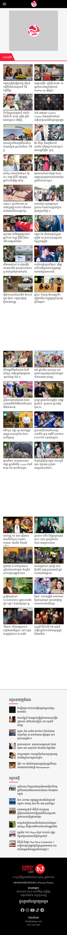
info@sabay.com (33, 921)
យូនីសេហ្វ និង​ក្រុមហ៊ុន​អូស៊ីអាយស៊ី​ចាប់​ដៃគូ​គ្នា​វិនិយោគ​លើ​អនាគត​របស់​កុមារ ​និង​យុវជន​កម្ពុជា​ (37, 790)
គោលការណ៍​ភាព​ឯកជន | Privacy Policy (33, 882)
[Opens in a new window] (23, 910)
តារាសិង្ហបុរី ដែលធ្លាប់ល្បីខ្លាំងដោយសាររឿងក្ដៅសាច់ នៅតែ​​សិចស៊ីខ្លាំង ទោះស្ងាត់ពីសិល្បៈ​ (37, 721)
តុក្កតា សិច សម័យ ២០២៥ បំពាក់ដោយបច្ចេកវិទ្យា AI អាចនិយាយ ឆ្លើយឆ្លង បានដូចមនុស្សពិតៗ (36, 735)
